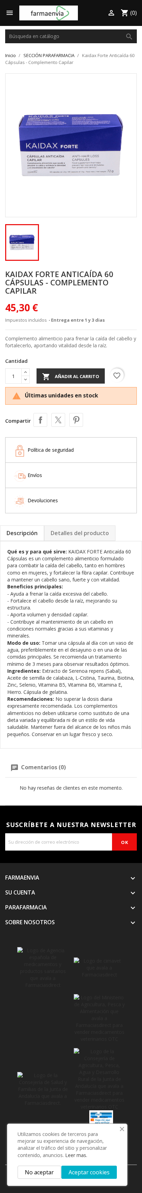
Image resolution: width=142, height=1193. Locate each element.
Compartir (40, 420)
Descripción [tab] (22, 533)
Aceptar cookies (89, 1172)
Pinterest (76, 420)
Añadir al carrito (70, 377)
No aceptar (39, 1172)
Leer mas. (76, 1155)
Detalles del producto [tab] (80, 533)
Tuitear (58, 420)
